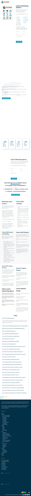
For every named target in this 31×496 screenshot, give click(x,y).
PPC (2, 442)
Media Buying (4, 463)
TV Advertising (4, 423)
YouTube (3, 447)
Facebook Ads (4, 443)
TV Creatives (4, 450)
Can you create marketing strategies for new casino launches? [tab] (12, 385)
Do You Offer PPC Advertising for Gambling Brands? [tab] (10, 336)
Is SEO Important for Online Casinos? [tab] (8, 338)
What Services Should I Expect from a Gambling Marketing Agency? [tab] (13, 328)
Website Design (4, 424)
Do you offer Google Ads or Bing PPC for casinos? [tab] (10, 374)
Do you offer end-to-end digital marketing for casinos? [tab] (11, 349)
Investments (4, 417)
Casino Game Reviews (5, 434)
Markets (3, 425)
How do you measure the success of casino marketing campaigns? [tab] (13, 387)
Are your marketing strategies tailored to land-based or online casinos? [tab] (14, 354)
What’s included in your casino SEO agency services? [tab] (11, 369)
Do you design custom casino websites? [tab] (9, 356)
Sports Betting (4, 430)
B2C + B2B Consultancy (6, 415)
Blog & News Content (5, 433)
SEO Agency (4, 421)
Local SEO (4, 439)
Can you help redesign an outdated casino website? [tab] (10, 359)
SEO (2, 431)
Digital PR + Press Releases (6, 435)
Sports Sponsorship (5, 422)
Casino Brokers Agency (6, 416)
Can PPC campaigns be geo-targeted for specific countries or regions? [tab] (14, 377)
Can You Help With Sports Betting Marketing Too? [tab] (10, 333)
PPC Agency (3, 464)
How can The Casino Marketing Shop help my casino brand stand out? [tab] (13, 346)
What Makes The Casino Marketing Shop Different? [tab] (10, 341)
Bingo (3, 426)
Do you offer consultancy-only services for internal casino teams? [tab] (13, 390)
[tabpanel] (15, 322)
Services (3, 414)
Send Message (19, 41)
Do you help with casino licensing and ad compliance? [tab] (11, 382)
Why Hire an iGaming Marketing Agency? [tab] (9, 331)
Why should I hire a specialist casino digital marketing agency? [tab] (12, 351)
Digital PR (4, 449)
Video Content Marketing (6, 440)
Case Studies (4, 452)
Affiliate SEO (4, 432)
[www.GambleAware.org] (6, 473)
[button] (15, 398)
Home (2, 413)
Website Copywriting (5, 441)
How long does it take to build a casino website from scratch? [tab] (12, 367)
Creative (3, 448)
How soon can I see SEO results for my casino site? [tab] (10, 372)
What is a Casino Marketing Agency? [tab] (8, 318)
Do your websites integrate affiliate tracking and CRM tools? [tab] (12, 364)
